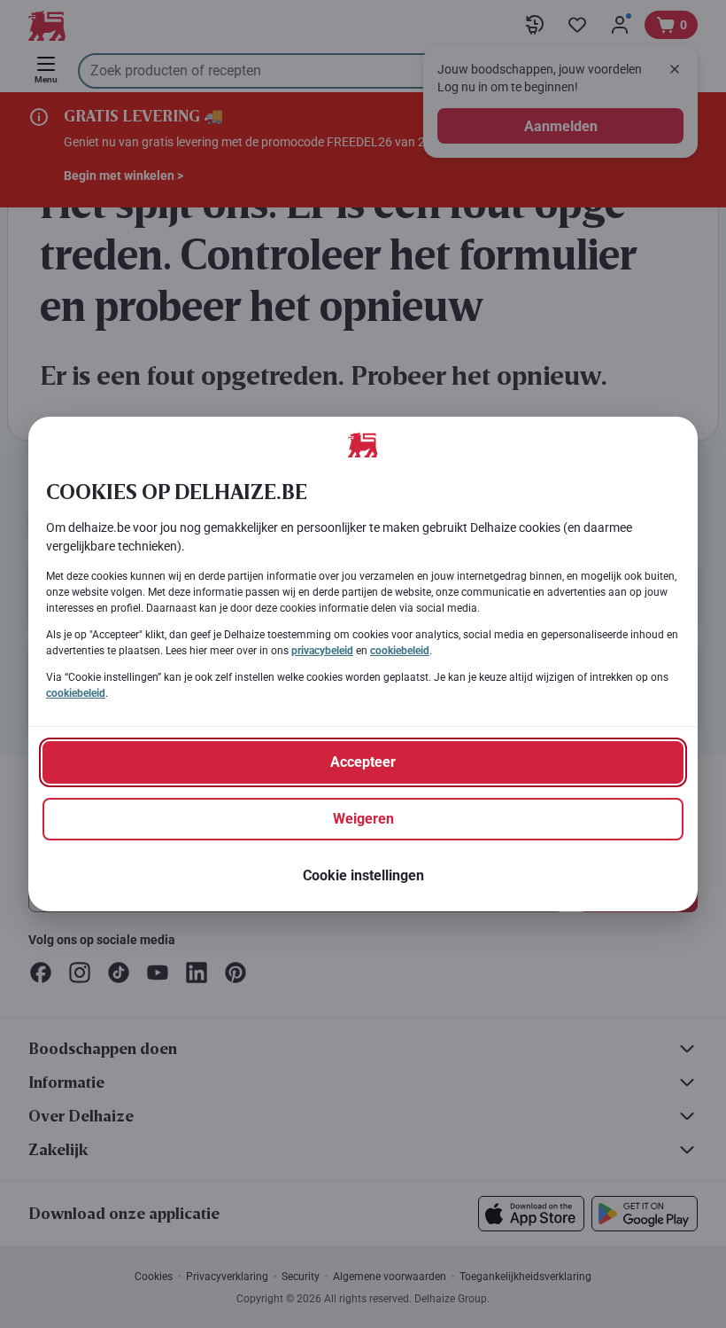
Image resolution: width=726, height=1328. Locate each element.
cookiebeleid (399, 650)
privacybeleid (322, 650)
